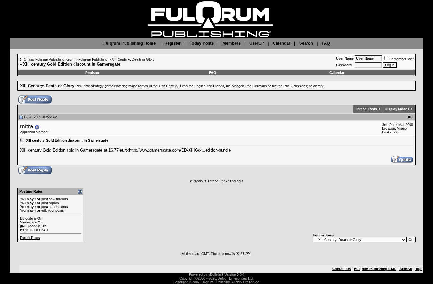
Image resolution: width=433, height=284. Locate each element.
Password (344, 65)
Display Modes (397, 109)
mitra (26, 126)
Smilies (25, 222)
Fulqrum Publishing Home (129, 43)
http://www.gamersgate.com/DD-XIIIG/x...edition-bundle (180, 150)
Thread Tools (366, 109)
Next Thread (231, 181)
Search (306, 43)
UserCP (256, 43)
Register (173, 43)
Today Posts (202, 43)
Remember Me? (401, 59)
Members (232, 43)
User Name (345, 58)
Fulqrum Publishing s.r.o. (375, 269)
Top (418, 269)
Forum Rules (30, 238)
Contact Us (341, 269)
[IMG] (24, 226)
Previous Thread (205, 181)
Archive (405, 269)
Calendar (281, 43)
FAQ (326, 43)
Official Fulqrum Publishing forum (49, 59)
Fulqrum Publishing (92, 59)
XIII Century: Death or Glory (133, 59)
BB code (26, 218)
